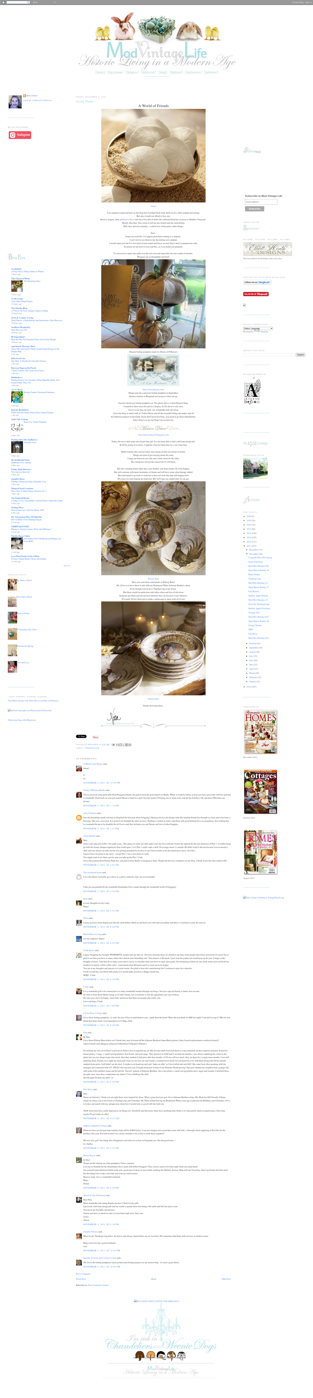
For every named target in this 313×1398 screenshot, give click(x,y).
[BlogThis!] (120, 744)
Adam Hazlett (89, 835)
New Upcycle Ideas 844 (20, 472)
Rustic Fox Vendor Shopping (35, 422)
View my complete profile (37, 100)
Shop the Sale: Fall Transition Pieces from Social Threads (33, 339)
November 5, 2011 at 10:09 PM (101, 1266)
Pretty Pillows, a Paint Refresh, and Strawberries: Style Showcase (36, 320)
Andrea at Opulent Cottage (95, 1125)
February (253, 677)
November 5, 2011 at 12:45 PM (101, 1250)
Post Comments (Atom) (98, 1285)
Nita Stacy (32, 96)
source (153, 205)
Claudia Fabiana (90, 1231)
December (254, 549)
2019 (249, 520)
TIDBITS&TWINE (20, 526)
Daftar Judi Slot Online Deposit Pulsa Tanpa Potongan (32, 412)
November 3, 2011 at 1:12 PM (101, 805)
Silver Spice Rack (24, 596)
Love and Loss (22, 662)
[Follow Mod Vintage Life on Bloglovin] (257, 283)
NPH (250, 629)
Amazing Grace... (30, 442)
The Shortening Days (32, 281)
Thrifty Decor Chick (20, 535)
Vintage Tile (254, 612)
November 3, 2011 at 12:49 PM (101, 782)
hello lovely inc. (18, 358)
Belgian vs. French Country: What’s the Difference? (31, 529)
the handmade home (20, 459)
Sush (85, 898)
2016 (249, 524)
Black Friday (254, 574)
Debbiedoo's (16, 377)
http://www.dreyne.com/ (153, 389)
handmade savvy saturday (21, 462)
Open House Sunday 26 (258, 621)
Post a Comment (83, 1273)
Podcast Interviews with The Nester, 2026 (27, 510)
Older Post (226, 1278)
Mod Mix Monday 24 (258, 599)
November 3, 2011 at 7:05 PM (101, 1005)
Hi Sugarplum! (18, 336)
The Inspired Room (20, 497)
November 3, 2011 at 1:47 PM (101, 828)
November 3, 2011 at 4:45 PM (101, 942)
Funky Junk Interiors (21, 469)
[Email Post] (113, 744)
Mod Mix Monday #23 (258, 616)
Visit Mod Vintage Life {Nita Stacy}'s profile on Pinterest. (33, 700)
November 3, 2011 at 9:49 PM (101, 1081)
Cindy (86, 986)
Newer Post (81, 1278)
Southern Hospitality (20, 327)
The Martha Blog (19, 308)
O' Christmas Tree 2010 (26, 629)
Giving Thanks (255, 625)
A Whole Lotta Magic (93, 763)
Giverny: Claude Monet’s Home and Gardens (28, 558)
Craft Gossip (17, 298)
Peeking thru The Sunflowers (24, 439)
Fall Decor (253, 633)
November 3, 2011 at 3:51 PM (101, 910)
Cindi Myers (88, 950)
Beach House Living (92, 934)
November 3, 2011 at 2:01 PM (101, 864)
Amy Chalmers (89, 813)
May (251, 664)
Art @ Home (17, 389)
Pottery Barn (153, 578)
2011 (249, 545)
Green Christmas (255, 561)
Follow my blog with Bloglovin (22, 719)
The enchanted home (92, 872)
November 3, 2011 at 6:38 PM (101, 979)
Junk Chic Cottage (19, 419)
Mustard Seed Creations (22, 488)
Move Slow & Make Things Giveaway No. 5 (29, 491)
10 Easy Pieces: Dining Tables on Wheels (27, 271)
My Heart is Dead (24, 580)
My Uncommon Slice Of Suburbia (26, 516)
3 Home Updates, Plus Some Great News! (27, 370)
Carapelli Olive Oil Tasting (260, 557)
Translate (264, 331)
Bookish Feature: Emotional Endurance (39, 392)
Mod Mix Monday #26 (258, 565)
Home (153, 1278)
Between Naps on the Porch (23, 367)
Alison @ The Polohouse (94, 1195)
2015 (249, 528)
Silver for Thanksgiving (258, 604)
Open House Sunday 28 (258, 570)
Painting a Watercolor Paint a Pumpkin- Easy (28, 481)
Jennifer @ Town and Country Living (99, 1257)
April (251, 668)
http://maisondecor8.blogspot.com (153, 434)
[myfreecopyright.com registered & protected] (30, 710)
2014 (249, 533)
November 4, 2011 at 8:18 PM (101, 1224)
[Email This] (117, 744)
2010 (249, 686)
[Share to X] (123, 744)
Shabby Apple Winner (258, 595)
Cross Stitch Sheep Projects (22, 301)
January (253, 681)
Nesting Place (17, 507)
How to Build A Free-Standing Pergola (26, 519)
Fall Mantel (253, 591)
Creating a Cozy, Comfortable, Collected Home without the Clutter (37, 500)
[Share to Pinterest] (129, 744)
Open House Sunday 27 (258, 587)
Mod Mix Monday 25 (258, 582)
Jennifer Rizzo (18, 478)
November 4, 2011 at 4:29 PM (101, 1187)
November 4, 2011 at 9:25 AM (101, 1118)
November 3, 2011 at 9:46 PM (101, 1025)
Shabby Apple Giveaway (259, 608)
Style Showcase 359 (19, 329)
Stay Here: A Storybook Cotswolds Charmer (28, 361)
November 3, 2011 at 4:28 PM (101, 926)
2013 (249, 537)
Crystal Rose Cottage (92, 1013)
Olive (85, 918)
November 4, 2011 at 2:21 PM (101, 1148)
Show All (67, 566)
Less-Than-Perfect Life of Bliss (25, 556)
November (254, 553)
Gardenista (16, 268)
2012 (249, 541)
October (253, 643)
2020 (249, 516)
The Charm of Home (20, 278)
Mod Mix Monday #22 (258, 637)
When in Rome (23, 613)
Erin (85, 1032)
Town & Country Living (22, 317)
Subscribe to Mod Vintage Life (263, 196)
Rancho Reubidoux (20, 409)
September (254, 647)
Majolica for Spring (24, 645)
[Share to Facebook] (126, 744)
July (251, 656)
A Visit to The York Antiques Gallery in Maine (29, 310)
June (251, 660)
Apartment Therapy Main (23, 346)
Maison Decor (128, 219)
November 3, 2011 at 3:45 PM (101, 891)
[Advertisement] (156, 85)
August (252, 651)
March (252, 673)
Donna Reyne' (89, 1155)
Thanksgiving (92, 748)
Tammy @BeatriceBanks (94, 790)
